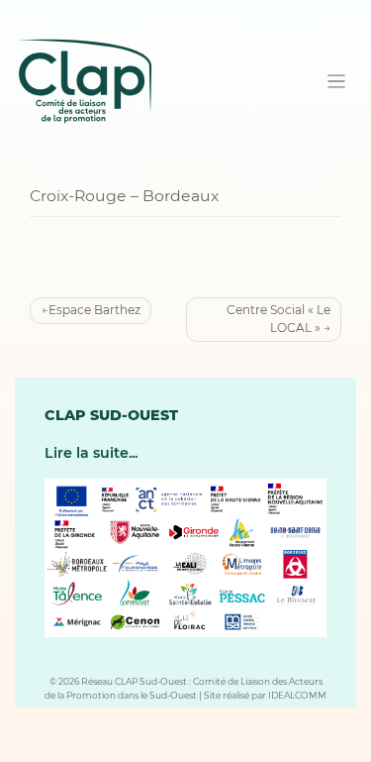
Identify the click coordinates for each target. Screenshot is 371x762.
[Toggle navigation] (337, 81)
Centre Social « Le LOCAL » (278, 318)
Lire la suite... (91, 453)
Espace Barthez (94, 309)
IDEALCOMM (297, 695)
